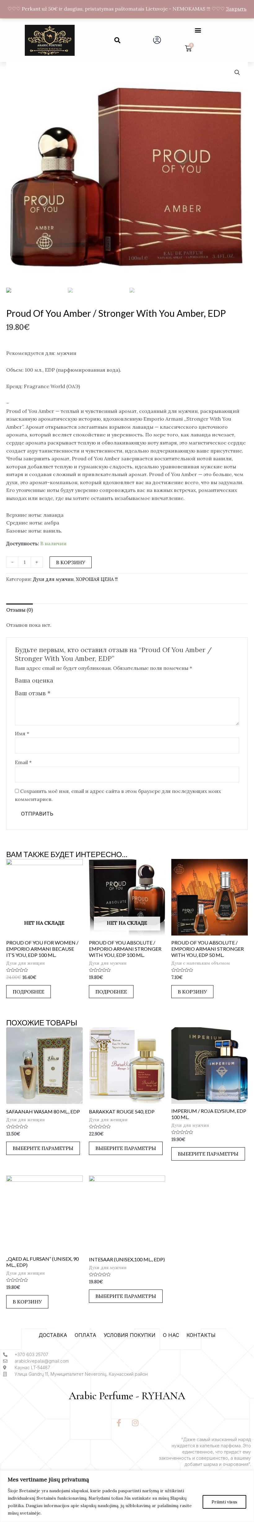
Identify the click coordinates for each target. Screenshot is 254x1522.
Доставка (53, 1335)
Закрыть (236, 9)
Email (23, 762)
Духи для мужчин (53, 579)
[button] (117, 40)
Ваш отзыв (32, 693)
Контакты (201, 1335)
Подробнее (28, 992)
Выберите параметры (43, 1148)
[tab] (19, 610)
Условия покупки (129, 1335)
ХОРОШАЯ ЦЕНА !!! (97, 579)
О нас (171, 1335)
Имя (22, 733)
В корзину (70, 562)
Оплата (85, 1335)
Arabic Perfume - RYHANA (127, 1396)
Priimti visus (224, 1502)
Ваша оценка (34, 680)
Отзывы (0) (19, 610)
